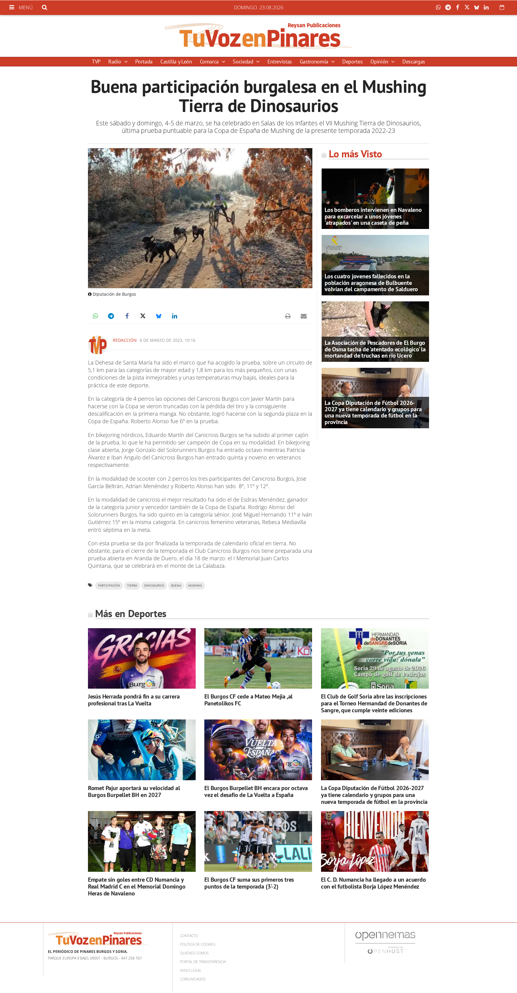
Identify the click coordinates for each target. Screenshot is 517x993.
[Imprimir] (288, 316)
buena (176, 585)
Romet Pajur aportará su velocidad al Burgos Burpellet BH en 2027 (134, 791)
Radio (115, 61)
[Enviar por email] (303, 316)
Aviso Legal (190, 970)
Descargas (413, 61)
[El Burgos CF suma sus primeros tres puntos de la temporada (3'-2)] (258, 841)
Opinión (380, 61)
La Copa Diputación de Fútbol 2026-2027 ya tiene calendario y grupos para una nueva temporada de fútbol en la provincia (373, 412)
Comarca (210, 61)
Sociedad (244, 61)
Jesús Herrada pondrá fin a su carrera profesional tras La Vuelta (134, 700)
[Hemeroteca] (502, 7)
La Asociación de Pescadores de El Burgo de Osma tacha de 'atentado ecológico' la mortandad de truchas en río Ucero (375, 349)
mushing (195, 585)
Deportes (352, 61)
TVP (96, 61)
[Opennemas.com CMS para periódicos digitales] (385, 942)
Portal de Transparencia (203, 961)
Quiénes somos (194, 953)
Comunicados (193, 979)
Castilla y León (176, 61)
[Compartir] (440, 7)
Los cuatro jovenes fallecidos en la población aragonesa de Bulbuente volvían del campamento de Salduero (371, 282)
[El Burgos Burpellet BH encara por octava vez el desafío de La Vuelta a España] (258, 749)
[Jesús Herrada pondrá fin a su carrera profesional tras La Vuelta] (142, 658)
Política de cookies (197, 944)
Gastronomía (315, 61)
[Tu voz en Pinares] (258, 35)
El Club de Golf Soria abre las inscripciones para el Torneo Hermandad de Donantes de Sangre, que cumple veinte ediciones (374, 703)
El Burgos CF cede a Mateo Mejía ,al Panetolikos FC (248, 700)
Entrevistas (279, 61)
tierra (132, 585)
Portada (143, 61)
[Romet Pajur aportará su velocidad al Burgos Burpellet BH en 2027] (142, 749)
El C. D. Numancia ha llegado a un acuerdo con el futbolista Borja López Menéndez (373, 883)
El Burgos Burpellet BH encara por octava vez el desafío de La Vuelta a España (256, 791)
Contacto (189, 935)
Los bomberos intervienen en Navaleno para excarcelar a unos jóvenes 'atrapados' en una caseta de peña (373, 216)
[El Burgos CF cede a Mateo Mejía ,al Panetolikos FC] (258, 658)
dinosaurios (154, 585)
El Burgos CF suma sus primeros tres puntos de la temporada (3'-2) (249, 883)
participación (109, 585)
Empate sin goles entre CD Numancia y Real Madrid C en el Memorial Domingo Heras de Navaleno (136, 886)
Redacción (125, 340)
